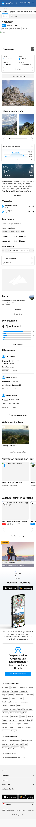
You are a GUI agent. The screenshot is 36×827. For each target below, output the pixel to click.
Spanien (12, 698)
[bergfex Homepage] (7, 3)
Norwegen (5, 716)
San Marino (12, 720)
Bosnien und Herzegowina (10, 702)
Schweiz (13, 687)
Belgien (4, 695)
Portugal (12, 705)
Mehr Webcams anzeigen (18, 452)
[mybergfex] (29, 3)
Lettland (5, 723)
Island (19, 705)
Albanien (5, 713)
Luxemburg (24, 702)
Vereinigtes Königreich (9, 709)
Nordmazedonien (15, 713)
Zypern (19, 723)
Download (18, 69)
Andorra (4, 705)
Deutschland (23, 687)
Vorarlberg (5, 748)
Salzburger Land (7, 744)
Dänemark (28, 727)
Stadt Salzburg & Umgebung (11, 757)
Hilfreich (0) (5, 370)
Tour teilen (18, 309)
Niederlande (24, 691)
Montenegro (15, 716)
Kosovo (30, 716)
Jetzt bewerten (18, 344)
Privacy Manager (21, 810)
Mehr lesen (17, 195)
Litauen (26, 723)
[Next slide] (32, 139)
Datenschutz (10, 810)
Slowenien (5, 691)
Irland (20, 709)
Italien (31, 687)
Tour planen (14, 16)
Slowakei (5, 698)
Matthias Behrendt (19, 300)
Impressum (31, 810)
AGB (3, 810)
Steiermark (18, 744)
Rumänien (22, 720)
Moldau (23, 716)
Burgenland (14, 748)
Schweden (5, 731)
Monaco (20, 727)
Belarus (12, 723)
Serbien (4, 727)
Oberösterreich (27, 740)
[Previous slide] (3, 139)
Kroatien (20, 698)
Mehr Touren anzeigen (18, 536)
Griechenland (28, 709)
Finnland (14, 731)
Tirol (25, 744)
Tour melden (18, 314)
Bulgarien (12, 727)
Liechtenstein (19, 695)
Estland (29, 720)
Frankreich (14, 691)
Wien (22, 748)
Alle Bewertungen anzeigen (18, 415)
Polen (11, 695)
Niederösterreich (15, 740)
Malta (25, 713)
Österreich (5, 687)
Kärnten (4, 740)
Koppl (24, 757)
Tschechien (29, 695)
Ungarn (4, 720)
